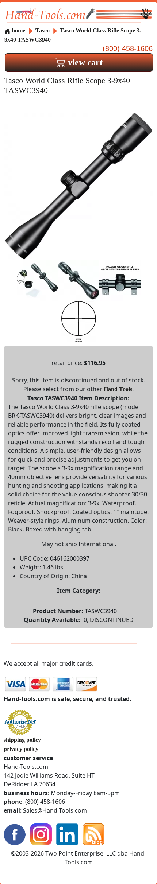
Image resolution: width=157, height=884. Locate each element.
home (17, 30)
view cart (84, 62)
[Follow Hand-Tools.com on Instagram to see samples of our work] (41, 834)
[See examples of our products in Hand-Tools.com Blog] (93, 834)
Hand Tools (118, 389)
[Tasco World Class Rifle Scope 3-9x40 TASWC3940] (78, 186)
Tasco (43, 30)
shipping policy (22, 740)
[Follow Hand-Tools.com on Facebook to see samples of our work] (15, 834)
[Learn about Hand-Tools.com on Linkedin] (67, 834)
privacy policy (21, 749)
